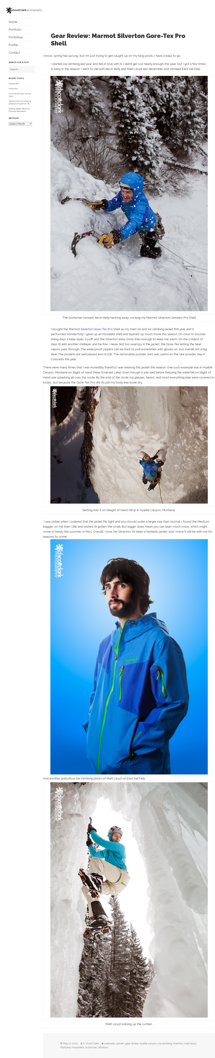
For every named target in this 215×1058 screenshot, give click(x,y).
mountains (78, 1047)
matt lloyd (190, 1043)
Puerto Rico (13, 89)
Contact (14, 52)
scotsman (91, 1047)
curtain (120, 1043)
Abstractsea (14, 83)
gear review (132, 1043)
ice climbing (165, 1043)
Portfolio (15, 29)
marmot (178, 1043)
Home (13, 22)
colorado (109, 1043)
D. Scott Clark (91, 1043)
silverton (103, 1047)
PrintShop (16, 37)
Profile (13, 45)
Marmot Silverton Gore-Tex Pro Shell (94, 329)
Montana (65, 1047)
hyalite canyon (148, 1043)
